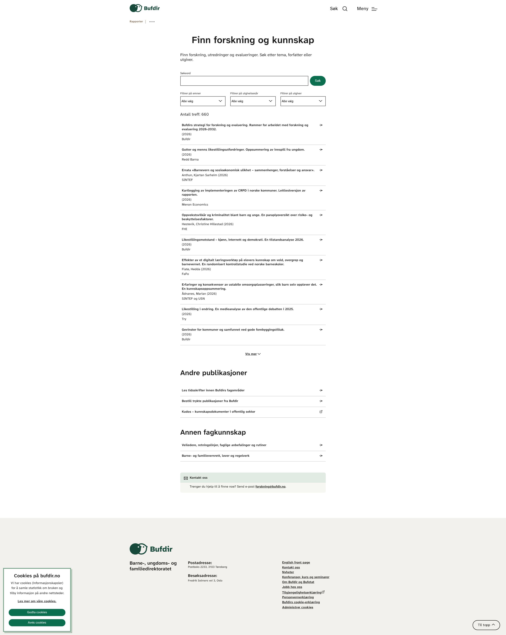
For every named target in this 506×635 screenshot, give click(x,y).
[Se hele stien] (152, 22)
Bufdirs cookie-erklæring (301, 602)
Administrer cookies (297, 607)
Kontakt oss (291, 567)
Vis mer (251, 354)
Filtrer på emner (190, 93)
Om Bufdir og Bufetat (298, 582)
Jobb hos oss (292, 587)
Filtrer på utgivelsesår (244, 93)
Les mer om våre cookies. (37, 601)
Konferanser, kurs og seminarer (305, 577)
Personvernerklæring (298, 597)
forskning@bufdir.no (271, 487)
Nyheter (288, 572)
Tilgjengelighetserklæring (302, 592)
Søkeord (185, 73)
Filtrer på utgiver (291, 93)
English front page (296, 562)
